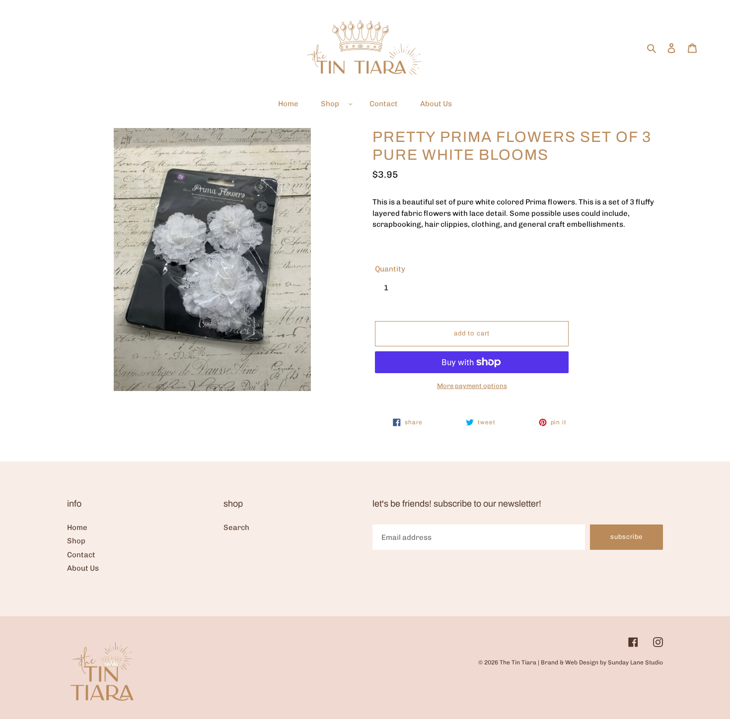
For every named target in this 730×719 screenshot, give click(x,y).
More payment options (472, 386)
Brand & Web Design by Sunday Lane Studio (602, 662)
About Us (83, 568)
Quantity (390, 268)
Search (236, 527)
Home (77, 527)
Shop (76, 540)
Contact (81, 554)
